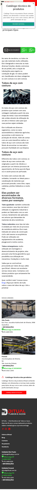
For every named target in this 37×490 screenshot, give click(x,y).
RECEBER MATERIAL (19, 24)
